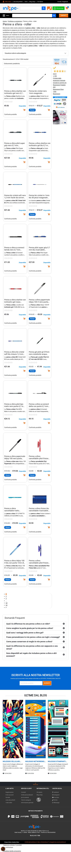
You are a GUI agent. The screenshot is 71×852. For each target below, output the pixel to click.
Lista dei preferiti (18, 1)
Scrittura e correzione (15, 21)
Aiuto (26, 1)
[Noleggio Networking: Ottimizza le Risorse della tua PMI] (35, 729)
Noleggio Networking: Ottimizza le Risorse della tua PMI (35, 761)
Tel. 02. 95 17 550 (35, 835)
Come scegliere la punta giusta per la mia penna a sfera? (29, 628)
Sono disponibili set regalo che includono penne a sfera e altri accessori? (31, 654)
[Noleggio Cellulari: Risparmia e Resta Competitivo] (13, 729)
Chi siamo (39, 792)
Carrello (8, 797)
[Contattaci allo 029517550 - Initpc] (49, 9)
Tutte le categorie (26, 800)
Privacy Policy (8, 842)
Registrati (65, 1)
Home (5, 21)
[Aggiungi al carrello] (24, 110)
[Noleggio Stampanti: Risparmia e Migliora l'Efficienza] (58, 729)
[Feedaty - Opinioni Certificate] (39, 799)
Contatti (23, 792)
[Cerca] (44, 8)
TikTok (55, 800)
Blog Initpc (40, 795)
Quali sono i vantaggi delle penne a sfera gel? (24, 633)
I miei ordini (9, 802)
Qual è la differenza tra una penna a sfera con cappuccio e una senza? (32, 647)
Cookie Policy (15, 842)
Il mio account (10, 795)
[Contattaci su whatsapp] (59, 8)
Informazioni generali (27, 802)
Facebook (56, 792)
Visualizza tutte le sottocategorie (15, 53)
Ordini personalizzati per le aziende (27, 796)
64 (6, 603)
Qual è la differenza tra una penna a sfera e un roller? (28, 624)
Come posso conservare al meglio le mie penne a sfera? (29, 641)
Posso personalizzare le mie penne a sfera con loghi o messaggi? (33, 637)
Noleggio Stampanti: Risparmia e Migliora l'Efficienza (57, 761)
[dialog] (3, 849)
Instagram (56, 795)
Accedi (59, 1)
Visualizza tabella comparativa (12, 851)
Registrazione (9, 792)
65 (6, 605)
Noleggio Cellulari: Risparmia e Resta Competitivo (11, 761)
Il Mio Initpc (7, 1)
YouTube (56, 797)
